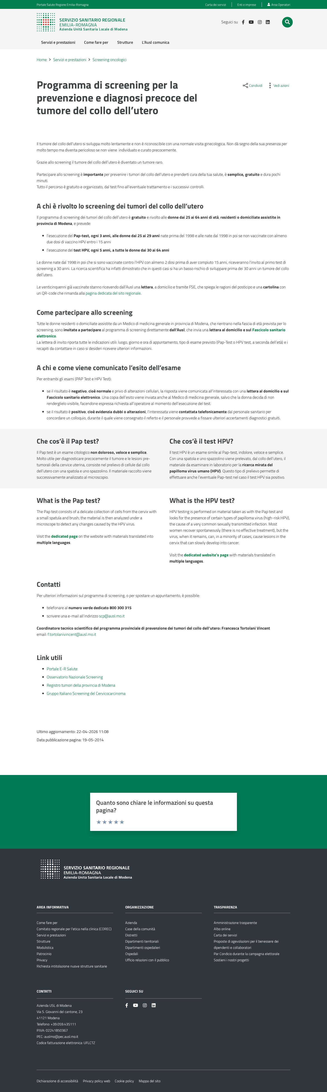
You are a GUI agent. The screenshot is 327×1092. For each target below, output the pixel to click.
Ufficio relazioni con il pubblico (147, 960)
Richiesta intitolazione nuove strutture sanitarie (72, 966)
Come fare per (47, 922)
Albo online (222, 928)
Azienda (131, 922)
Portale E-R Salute (62, 669)
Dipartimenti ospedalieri (142, 947)
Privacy (42, 960)
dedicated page (64, 536)
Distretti (131, 935)
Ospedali (131, 953)
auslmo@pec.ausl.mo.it (61, 1036)
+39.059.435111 (63, 1024)
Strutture (43, 941)
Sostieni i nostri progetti (231, 960)
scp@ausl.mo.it (112, 616)
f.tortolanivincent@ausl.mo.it (72, 634)
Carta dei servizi (225, 935)
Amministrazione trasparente (235, 922)
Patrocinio (44, 953)
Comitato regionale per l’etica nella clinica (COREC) (74, 928)
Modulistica (45, 947)
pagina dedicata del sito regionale (113, 293)
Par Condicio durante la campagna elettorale (246, 953)
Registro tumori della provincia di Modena (81, 685)
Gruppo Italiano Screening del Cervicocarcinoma (86, 693)
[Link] (84, 22)
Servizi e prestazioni (51, 935)
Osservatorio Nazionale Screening (75, 677)
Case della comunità (140, 928)
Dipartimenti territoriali (142, 941)
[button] (287, 22)
